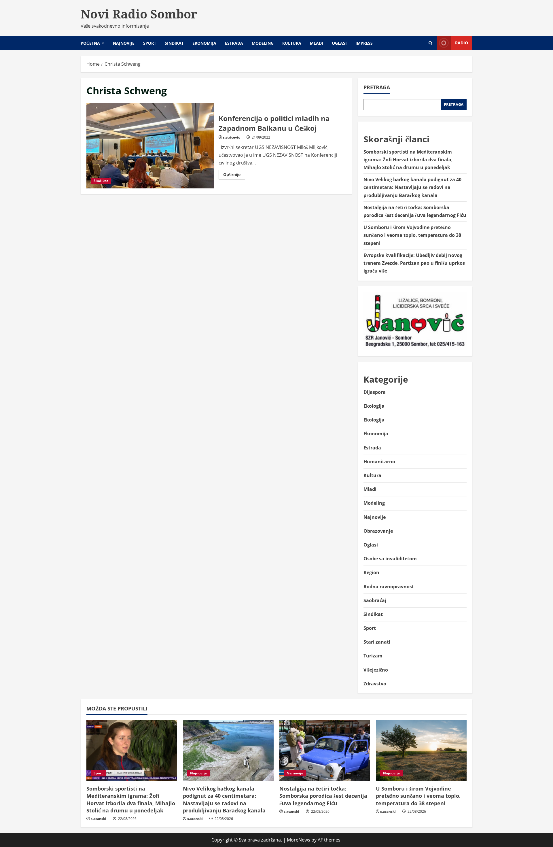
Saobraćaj (374, 600)
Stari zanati (376, 642)
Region (371, 572)
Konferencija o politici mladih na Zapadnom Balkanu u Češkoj (150, 145)
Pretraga (376, 87)
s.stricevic (231, 137)
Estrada (234, 43)
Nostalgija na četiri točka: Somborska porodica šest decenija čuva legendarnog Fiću (323, 795)
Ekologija (374, 406)
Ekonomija (204, 43)
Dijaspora (374, 392)
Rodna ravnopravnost (388, 586)
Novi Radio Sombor (139, 14)
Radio (461, 43)
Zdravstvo (374, 683)
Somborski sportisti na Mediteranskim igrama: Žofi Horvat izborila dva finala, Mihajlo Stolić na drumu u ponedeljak (408, 160)
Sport (149, 43)
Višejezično (375, 670)
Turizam (372, 656)
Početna (90, 43)
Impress (364, 43)
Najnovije (124, 43)
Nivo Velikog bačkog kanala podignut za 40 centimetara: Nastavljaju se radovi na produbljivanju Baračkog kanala (412, 187)
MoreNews (298, 840)
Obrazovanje (378, 531)
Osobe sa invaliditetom (390, 558)
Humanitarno (379, 461)
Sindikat (174, 43)
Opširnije (234, 175)
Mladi (316, 43)
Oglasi (339, 43)
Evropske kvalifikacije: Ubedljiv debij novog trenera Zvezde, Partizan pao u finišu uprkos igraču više (414, 263)
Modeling (263, 43)
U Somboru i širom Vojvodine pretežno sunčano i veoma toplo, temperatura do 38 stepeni (412, 235)
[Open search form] (430, 43)
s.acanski (98, 818)
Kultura (291, 43)
